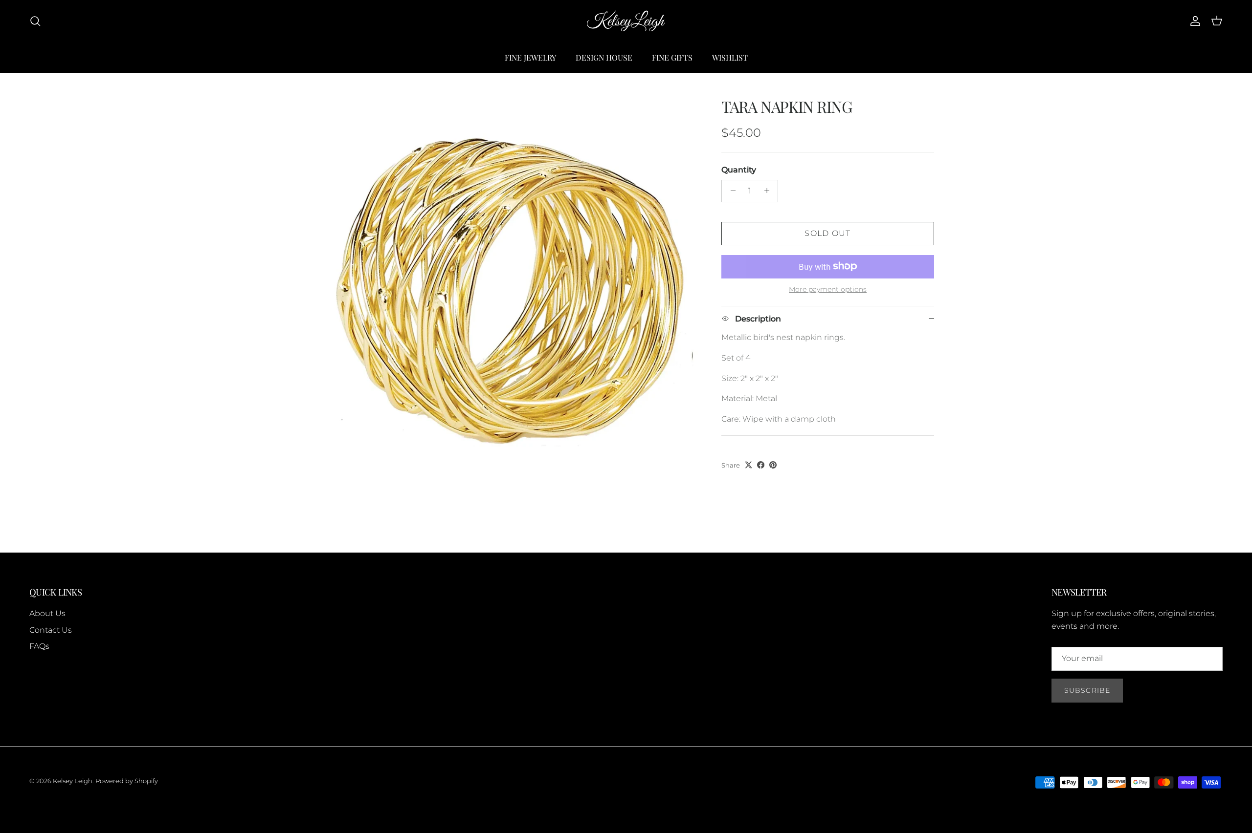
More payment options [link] (828, 289)
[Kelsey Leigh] (626, 21)
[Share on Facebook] (760, 465)
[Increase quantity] (769, 190)
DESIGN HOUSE (604, 57)
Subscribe (1087, 690)
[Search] (35, 21)
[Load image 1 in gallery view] (509, 288)
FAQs (39, 646)
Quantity (738, 169)
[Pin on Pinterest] (773, 465)
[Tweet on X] (748, 465)
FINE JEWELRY (530, 57)
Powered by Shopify (126, 781)
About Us (47, 613)
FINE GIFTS (672, 57)
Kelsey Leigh (72, 781)
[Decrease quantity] (730, 190)
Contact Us (50, 630)
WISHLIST (730, 57)
